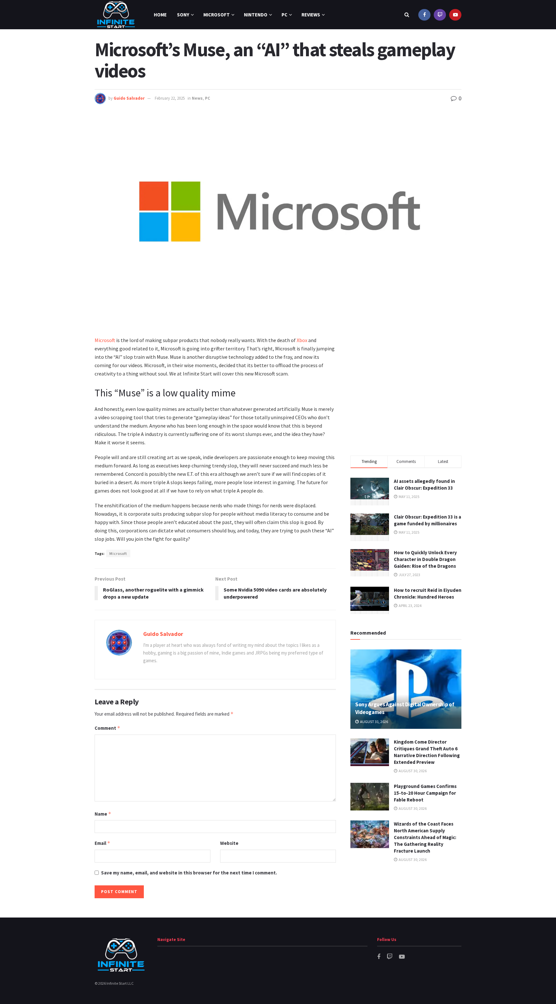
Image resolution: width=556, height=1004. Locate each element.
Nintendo (255, 15)
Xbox (302, 340)
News (197, 98)
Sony (183, 15)
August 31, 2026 (373, 721)
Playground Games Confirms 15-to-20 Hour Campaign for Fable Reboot (425, 793)
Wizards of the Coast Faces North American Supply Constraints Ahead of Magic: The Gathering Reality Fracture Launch (425, 837)
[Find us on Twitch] (440, 14)
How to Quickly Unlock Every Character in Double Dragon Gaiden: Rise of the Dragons (425, 559)
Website (229, 843)
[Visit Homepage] (116, 14)
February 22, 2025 (170, 98)
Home (160, 15)
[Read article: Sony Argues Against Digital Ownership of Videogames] (405, 689)
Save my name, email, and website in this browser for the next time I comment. (189, 873)
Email (102, 843)
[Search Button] (406, 14)
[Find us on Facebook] (424, 14)
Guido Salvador (129, 98)
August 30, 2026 (412, 770)
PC (284, 15)
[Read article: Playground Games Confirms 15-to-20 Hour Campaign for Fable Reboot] (369, 796)
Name (103, 814)
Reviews (310, 15)
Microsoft (216, 15)
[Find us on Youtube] (455, 14)
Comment (107, 728)
